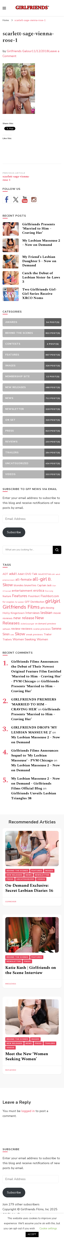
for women (19, 602)
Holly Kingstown (14, 613)
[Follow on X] (16, 199)
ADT (5, 574)
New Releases (14, 875)
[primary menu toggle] (4, 8)
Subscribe (14, 532)
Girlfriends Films (21, 607)
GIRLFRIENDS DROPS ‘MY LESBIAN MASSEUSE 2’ (34, 730)
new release (23, 618)
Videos (41, 879)
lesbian (46, 612)
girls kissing (47, 608)
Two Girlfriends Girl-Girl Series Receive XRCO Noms (39, 293)
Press (10, 879)
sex (12, 634)
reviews (26, 628)
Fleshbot (34, 596)
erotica (38, 590)
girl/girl (52, 601)
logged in (28, 1111)
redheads (6, 629)
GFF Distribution (34, 602)
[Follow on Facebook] (7, 199)
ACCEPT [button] (32, 1234)
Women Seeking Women (30, 639)
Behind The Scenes (17, 871)
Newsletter (42, 875)
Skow (20, 634)
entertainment (22, 591)
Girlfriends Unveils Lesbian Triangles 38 (33, 796)
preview (51, 623)
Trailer (48, 634)
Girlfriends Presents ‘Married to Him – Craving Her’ (38, 228)
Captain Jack (44, 585)
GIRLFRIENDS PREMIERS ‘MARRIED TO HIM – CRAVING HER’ (33, 704)
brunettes (30, 585)
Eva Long (49, 591)
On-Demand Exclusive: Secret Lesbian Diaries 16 (29, 888)
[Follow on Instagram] (34, 199)
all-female (23, 579)
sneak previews (34, 634)
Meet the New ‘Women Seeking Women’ (26, 1056)
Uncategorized (25, 879)
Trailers (7, 639)
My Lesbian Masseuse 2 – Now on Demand (41, 242)
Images (49, 871)
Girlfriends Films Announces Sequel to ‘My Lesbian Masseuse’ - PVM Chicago (34, 755)
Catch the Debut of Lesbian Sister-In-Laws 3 (41, 277)
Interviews (32, 613)
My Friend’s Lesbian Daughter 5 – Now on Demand (39, 261)
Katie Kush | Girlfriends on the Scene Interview (30, 970)
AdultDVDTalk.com (46, 574)
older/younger (27, 623)
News (29, 875)
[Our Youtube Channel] (25, 199)
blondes (19, 585)
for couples (8, 602)
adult (13, 573)
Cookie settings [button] (48, 1228)
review (15, 629)
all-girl (40, 579)
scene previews (42, 629)
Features (19, 595)
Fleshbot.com (50, 596)
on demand (40, 623)
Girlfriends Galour (19, 51)
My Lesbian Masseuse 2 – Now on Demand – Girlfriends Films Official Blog (35, 783)
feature (7, 596)
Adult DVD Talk (27, 574)
